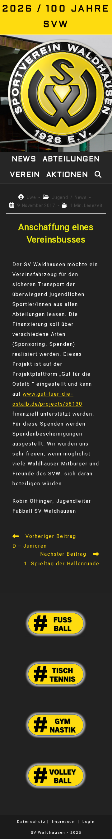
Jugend (60, 197)
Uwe (31, 197)
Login (88, 821)
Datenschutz (31, 821)
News (80, 197)
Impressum (64, 821)
